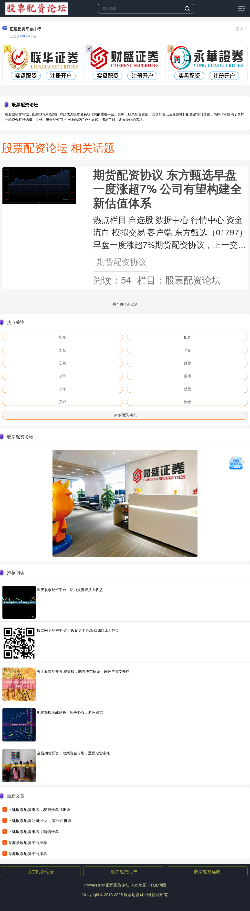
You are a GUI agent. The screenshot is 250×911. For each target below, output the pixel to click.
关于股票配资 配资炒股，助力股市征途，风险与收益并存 (83, 671)
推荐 (187, 362)
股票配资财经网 (137, 894)
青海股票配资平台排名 (27, 853)
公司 (62, 375)
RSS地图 (138, 885)
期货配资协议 (121, 261)
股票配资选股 (207, 871)
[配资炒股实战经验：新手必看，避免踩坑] (19, 724)
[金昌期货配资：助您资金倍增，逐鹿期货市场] (19, 765)
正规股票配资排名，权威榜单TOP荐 (39, 809)
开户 (62, 401)
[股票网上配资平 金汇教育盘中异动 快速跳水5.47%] (19, 643)
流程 (187, 401)
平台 (187, 349)
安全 (62, 349)
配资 (187, 336)
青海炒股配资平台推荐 (27, 842)
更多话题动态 (125, 415)
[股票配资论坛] (36, 8)
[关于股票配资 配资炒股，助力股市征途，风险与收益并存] (19, 684)
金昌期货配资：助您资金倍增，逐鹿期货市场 (73, 752)
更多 (239, 29)
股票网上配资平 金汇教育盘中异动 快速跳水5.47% (77, 630)
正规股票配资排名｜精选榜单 (33, 831)
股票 (187, 375)
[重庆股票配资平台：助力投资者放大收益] (19, 602)
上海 (62, 388)
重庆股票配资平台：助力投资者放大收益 (70, 589)
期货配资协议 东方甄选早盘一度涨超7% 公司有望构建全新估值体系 (167, 188)
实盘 (62, 336)
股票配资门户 (124, 871)
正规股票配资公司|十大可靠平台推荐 (40, 820)
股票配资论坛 (40, 871)
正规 (62, 362)
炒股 (187, 388)
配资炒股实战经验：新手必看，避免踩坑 (70, 712)
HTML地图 (156, 885)
